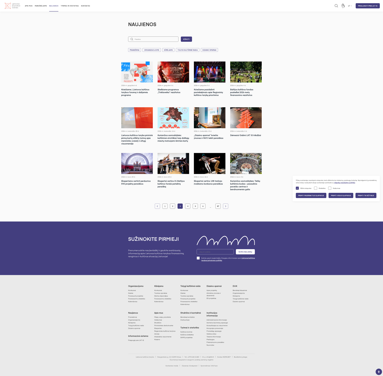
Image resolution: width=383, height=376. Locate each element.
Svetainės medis (172, 366)
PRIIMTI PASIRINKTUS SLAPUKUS (311, 195)
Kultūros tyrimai (186, 332)
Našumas (336, 188)
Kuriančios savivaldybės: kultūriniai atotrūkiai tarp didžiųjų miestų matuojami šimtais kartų (173, 138)
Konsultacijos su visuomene (217, 325)
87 (218, 206)
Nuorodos (210, 345)
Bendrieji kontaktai (187, 317)
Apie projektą (212, 290)
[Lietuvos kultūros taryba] (12, 6)
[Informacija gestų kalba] (343, 5)
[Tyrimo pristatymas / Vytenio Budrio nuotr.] (137, 117)
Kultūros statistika (187, 334)
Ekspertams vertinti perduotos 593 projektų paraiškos (136, 182)
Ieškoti (186, 39)
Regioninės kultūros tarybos (164, 331)
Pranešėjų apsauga (214, 331)
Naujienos (53, 6)
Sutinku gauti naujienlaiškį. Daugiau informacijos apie (228, 259)
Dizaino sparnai (209, 50)
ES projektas (211, 298)
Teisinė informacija (214, 336)
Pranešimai (134, 50)
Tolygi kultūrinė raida (188, 50)
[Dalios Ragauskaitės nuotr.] (246, 72)
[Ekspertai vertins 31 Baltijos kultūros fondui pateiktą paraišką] (173, 163)
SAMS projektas (186, 337)
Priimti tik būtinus (366, 195)
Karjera (157, 339)
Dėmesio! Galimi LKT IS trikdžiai (245, 135)
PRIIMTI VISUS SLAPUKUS (341, 195)
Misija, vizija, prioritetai (162, 317)
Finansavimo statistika (136, 299)
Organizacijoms (151, 50)
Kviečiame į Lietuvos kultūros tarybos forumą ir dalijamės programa (135, 92)
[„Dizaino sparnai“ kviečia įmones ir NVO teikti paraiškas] (209, 117)
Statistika (322, 188)
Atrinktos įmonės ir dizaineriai (214, 294)
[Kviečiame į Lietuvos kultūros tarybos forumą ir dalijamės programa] (137, 72)
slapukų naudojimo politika (344, 182)
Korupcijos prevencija (215, 328)
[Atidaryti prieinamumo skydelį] (379, 372)
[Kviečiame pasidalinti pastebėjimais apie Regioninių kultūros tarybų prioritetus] (209, 72)
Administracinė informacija (217, 320)
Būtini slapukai (305, 188)
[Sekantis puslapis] (225, 206)
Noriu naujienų (245, 252)
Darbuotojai (184, 320)
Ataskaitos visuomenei (162, 336)
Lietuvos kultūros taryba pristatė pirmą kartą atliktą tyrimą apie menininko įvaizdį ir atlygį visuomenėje (137, 139)
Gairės (130, 293)
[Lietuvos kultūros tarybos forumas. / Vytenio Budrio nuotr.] (246, 117)
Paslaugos (210, 339)
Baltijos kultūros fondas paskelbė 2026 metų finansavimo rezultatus (241, 92)
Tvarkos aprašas (160, 293)
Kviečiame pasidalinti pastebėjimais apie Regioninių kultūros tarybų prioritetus (208, 92)
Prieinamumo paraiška (215, 342)
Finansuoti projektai (135, 296)
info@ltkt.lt (210, 357)
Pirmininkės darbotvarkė (163, 325)
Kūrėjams (168, 50)
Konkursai (132, 290)
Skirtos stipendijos (161, 296)
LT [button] (349, 6)
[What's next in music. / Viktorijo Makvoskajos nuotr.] (173, 72)
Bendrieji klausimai (240, 290)
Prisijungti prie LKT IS (367, 6)
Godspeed (193, 366)
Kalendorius (132, 301)
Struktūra (157, 322)
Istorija (156, 334)
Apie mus (28, 6)
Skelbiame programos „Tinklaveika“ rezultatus (169, 91)
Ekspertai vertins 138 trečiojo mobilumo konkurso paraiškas (208, 182)
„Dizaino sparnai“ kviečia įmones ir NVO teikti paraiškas (208, 136)
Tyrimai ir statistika (70, 6)
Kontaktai (85, 6)
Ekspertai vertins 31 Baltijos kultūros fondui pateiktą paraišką (171, 184)
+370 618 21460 (193, 357)
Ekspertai (157, 328)
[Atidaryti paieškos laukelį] (336, 5)
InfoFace (214, 366)
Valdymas (158, 320)
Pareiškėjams (41, 6)
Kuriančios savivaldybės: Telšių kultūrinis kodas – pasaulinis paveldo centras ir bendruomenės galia (245, 185)
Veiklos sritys (211, 334)
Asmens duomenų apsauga (217, 322)
